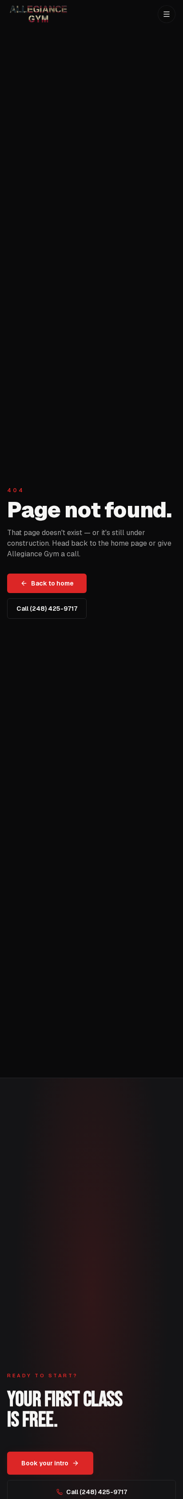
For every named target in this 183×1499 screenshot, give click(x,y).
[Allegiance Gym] (38, 14)
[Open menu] (166, 14)
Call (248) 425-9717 (46, 609)
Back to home (52, 583)
